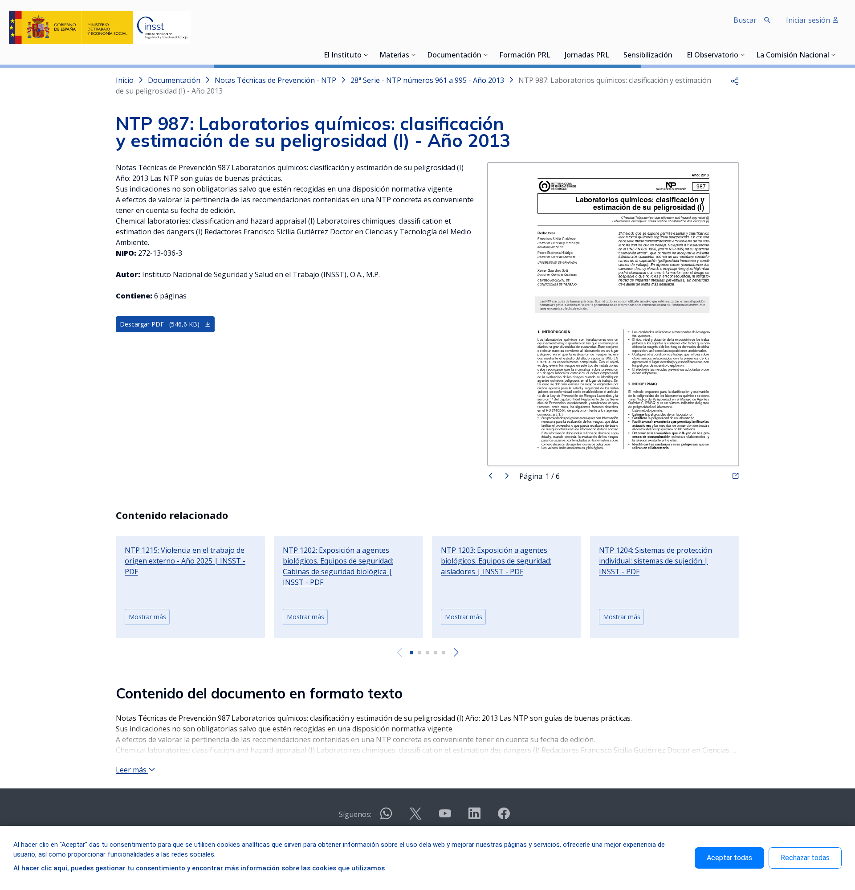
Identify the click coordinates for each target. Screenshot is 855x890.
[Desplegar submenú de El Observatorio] (742, 55)
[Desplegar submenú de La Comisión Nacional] (833, 55)
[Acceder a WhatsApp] (386, 817)
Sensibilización (647, 56)
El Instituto (343, 56)
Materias (394, 56)
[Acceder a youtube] (445, 817)
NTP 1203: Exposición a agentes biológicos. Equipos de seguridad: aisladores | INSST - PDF (496, 560)
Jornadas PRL (587, 56)
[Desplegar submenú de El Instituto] (366, 55)
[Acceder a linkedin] (474, 817)
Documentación (454, 56)
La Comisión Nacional (792, 56)
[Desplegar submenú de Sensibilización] (675, 55)
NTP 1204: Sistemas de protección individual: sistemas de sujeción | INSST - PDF (655, 560)
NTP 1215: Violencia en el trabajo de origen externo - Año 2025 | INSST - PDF (185, 560)
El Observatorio (712, 56)
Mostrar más (147, 616)
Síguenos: (355, 814)
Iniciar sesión (809, 20)
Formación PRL (524, 56)
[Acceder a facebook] (504, 817)
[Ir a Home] (100, 27)
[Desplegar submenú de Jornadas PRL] (612, 55)
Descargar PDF (160, 324)
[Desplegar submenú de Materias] (413, 55)
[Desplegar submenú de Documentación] (485, 55)
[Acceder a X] (415, 817)
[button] (734, 80)
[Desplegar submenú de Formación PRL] (553, 55)
